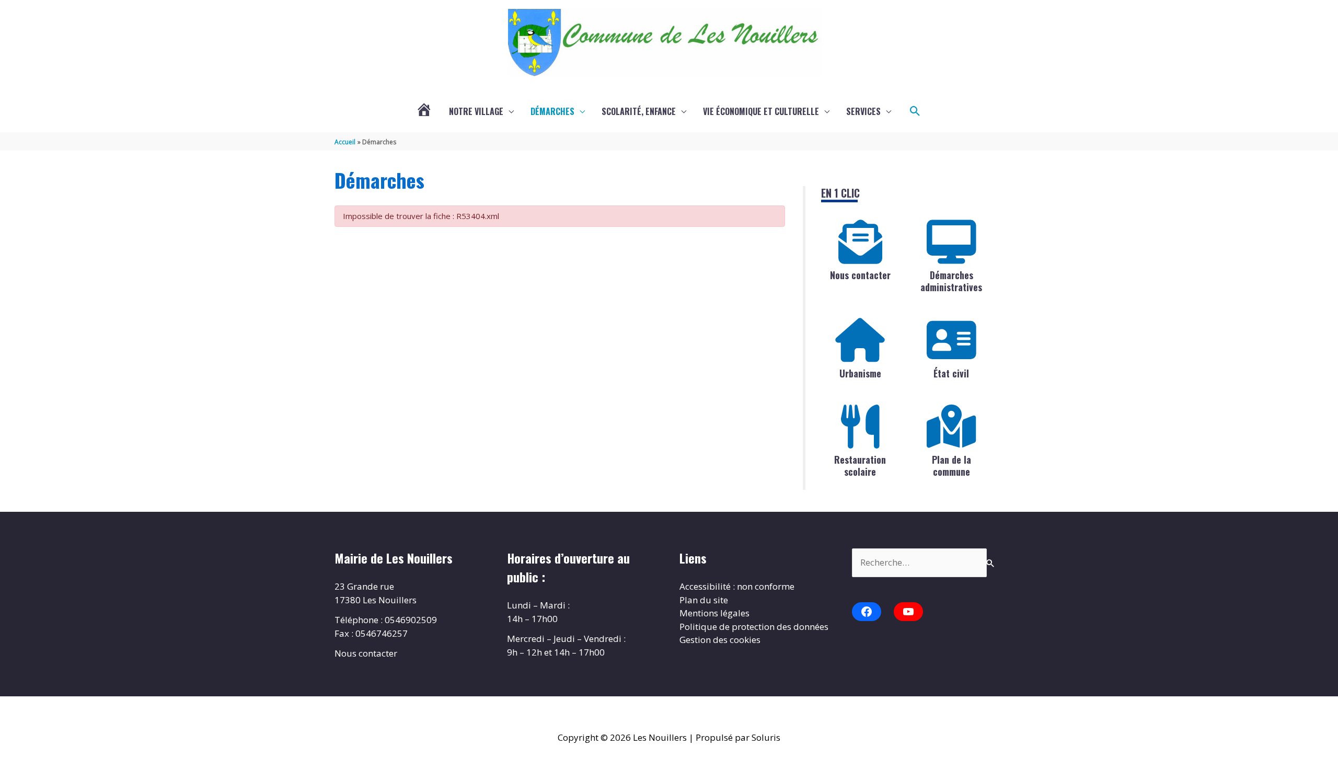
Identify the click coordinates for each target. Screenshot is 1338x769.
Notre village (476, 111)
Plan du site (703, 600)
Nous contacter (860, 275)
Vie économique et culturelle (761, 111)
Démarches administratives (951, 281)
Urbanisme (860, 373)
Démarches (552, 111)
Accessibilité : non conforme (736, 586)
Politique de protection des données (753, 627)
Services (863, 111)
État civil (951, 373)
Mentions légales (714, 613)
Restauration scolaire (860, 465)
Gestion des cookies (719, 640)
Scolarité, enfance (639, 111)
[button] (915, 111)
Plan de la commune (951, 465)
